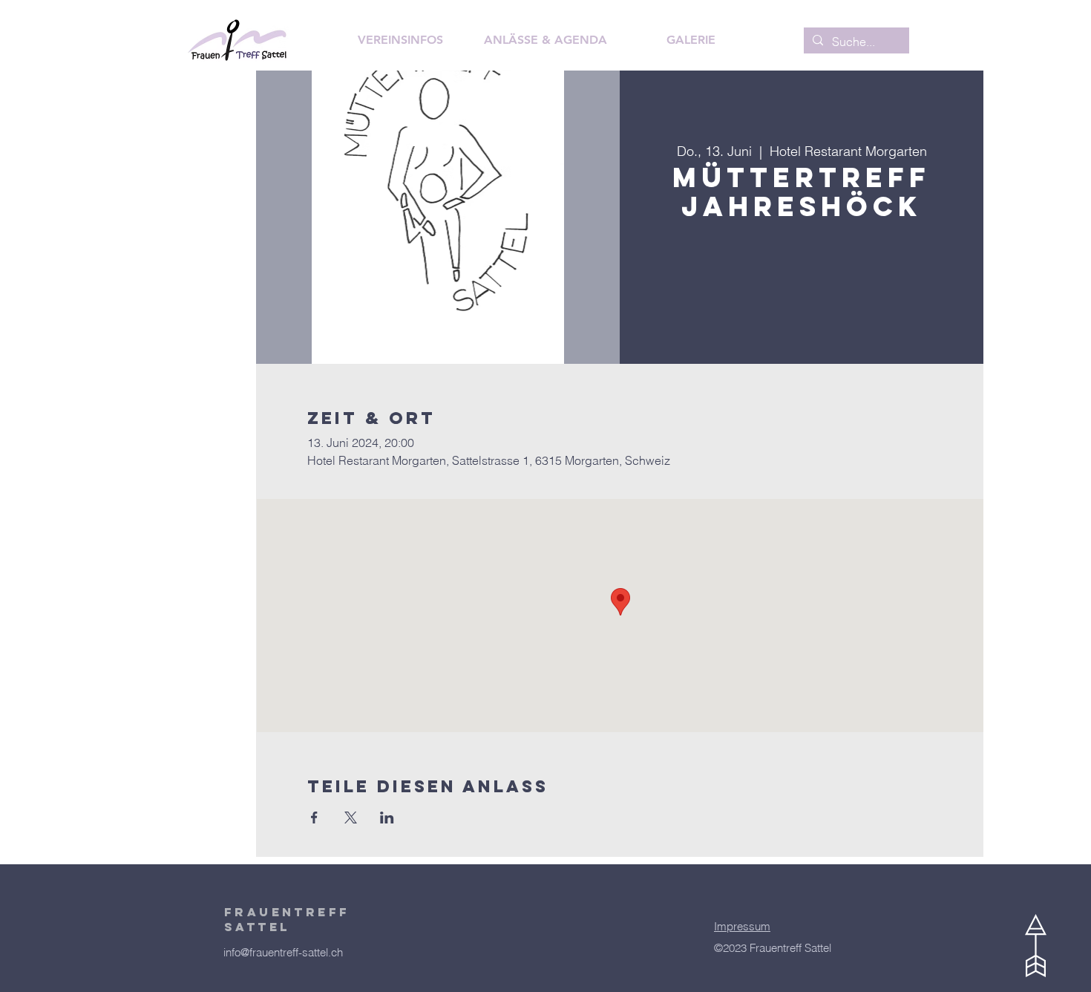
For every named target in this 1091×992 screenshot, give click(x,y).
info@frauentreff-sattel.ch (283, 952)
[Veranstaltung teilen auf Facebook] (314, 817)
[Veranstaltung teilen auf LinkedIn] (387, 817)
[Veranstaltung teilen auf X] (351, 817)
